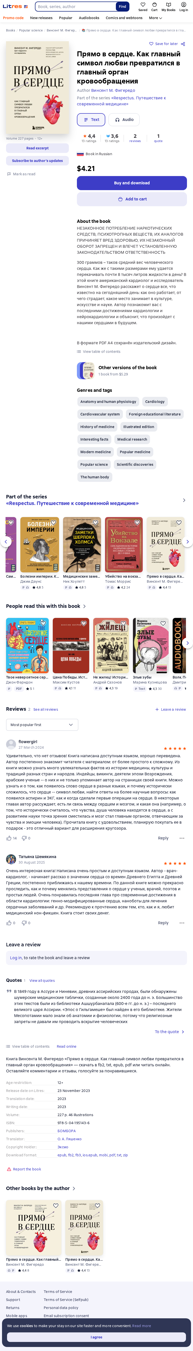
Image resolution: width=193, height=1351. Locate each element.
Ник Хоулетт (74, 581)
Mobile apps (16, 1316)
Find (122, 6)
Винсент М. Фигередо (165, 581)
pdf (112, 1155)
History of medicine (97, 427)
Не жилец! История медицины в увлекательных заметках (110, 677)
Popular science (94, 464)
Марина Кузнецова (150, 682)
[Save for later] (10, 522)
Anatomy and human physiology (108, 401)
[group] (96, 744)
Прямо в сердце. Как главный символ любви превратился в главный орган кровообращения (165, 576)
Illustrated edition (138, 427)
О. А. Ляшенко (70, 1139)
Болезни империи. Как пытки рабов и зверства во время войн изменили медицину (39, 576)
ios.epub (90, 1155)
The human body (94, 477)
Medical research (132, 439)
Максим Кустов (66, 682)
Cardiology (155, 401)
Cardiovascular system (100, 414)
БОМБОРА (67, 1131)
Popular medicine (135, 452)
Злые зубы (142, 677)
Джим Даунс (31, 581)
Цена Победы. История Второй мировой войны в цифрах (71, 677)
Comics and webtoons (124, 18)
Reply (163, 838)
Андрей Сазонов (107, 682)
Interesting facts (94, 439)
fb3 (78, 1155)
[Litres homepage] (15, 6)
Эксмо (63, 1147)
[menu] (42, 725)
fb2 (71, 1155)
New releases (41, 18)
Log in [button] (16, 957)
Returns (12, 1307)
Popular (65, 18)
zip (125, 1155)
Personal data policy (61, 1307)
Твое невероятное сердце (27, 677)
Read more (141, 1326)
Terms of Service (58, 1291)
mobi (103, 1155)
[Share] (184, 43)
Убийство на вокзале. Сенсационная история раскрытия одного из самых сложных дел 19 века (123, 576)
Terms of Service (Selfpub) (66, 1299)
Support (13, 1299)
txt (119, 1155)
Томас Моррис (118, 581)
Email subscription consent (66, 1316)
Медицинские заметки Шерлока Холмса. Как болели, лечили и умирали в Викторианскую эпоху (82, 576)
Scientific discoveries (135, 464)
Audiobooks (89, 18)
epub (62, 1155)
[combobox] (75, 6)
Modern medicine (95, 452)
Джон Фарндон (19, 682)
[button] (37, 148)
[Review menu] (182, 838)
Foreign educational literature (155, 414)
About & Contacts (21, 1291)
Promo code (13, 18)
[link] (89, 742)
